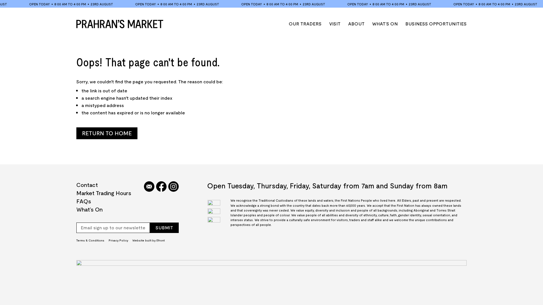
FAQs (83, 201)
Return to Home (107, 133)
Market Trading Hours (103, 193)
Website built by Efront (148, 240)
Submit (164, 227)
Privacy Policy (118, 240)
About (356, 23)
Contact (87, 185)
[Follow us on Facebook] (161, 187)
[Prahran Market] (119, 24)
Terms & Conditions (90, 240)
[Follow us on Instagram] (173, 187)
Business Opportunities (436, 23)
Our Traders (305, 23)
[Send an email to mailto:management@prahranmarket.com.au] (149, 187)
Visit (335, 23)
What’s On (385, 23)
